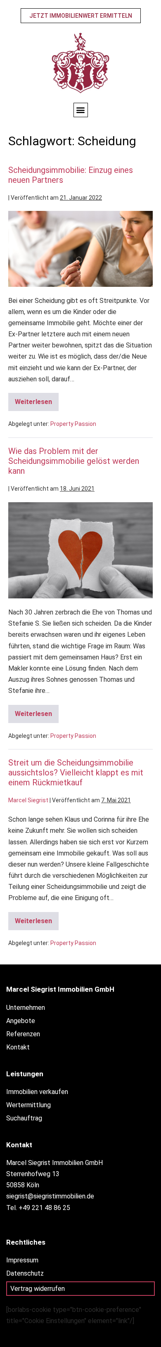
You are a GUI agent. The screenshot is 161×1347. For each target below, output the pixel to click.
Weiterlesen (37, 399)
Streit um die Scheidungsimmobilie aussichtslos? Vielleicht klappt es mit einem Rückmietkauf (75, 772)
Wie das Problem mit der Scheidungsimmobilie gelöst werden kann (73, 461)
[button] (80, 110)
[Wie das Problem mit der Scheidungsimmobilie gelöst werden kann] (80, 550)
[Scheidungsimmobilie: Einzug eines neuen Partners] (80, 248)
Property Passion (73, 424)
